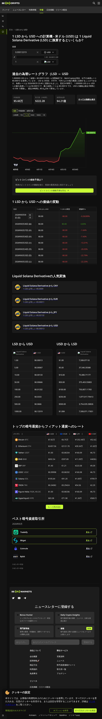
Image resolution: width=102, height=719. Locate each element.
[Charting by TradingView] (16, 165)
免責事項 (33, 673)
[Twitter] (13, 598)
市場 (41, 9)
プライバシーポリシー (48, 715)
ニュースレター (19, 9)
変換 (11, 29)
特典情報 (32, 9)
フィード (6, 9)
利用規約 (33, 669)
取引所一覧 (61, 669)
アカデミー (61, 673)
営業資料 (60, 656)
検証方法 (33, 665)
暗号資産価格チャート (66, 665)
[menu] (3, 23)
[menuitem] (3, 15)
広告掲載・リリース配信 (56, 9)
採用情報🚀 (34, 660)
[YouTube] (19, 598)
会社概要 (33, 656)
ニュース (60, 660)
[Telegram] (25, 598)
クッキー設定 (74, 715)
